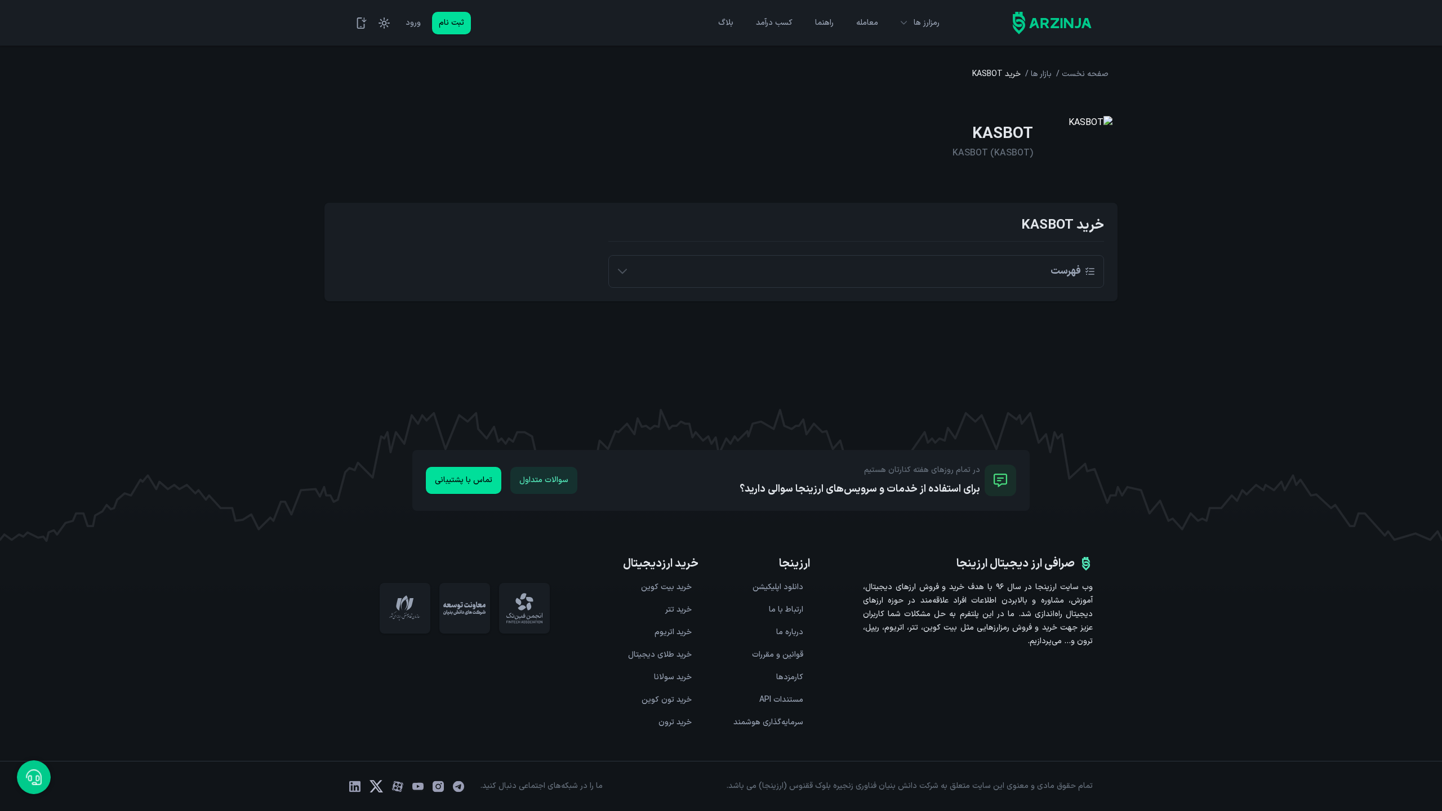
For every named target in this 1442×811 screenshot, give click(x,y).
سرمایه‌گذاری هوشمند (768, 722)
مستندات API (781, 700)
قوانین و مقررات (777, 655)
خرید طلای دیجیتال (660, 655)
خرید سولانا (673, 677)
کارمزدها (789, 677)
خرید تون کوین (667, 700)
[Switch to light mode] (384, 23)
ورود (413, 23)
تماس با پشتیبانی (463, 480)
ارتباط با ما (786, 610)
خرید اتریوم (673, 632)
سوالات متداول (543, 480)
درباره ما (789, 632)
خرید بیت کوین (666, 587)
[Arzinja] (1052, 23)
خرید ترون (675, 722)
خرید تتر (678, 610)
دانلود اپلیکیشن (778, 587)
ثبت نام (451, 23)
